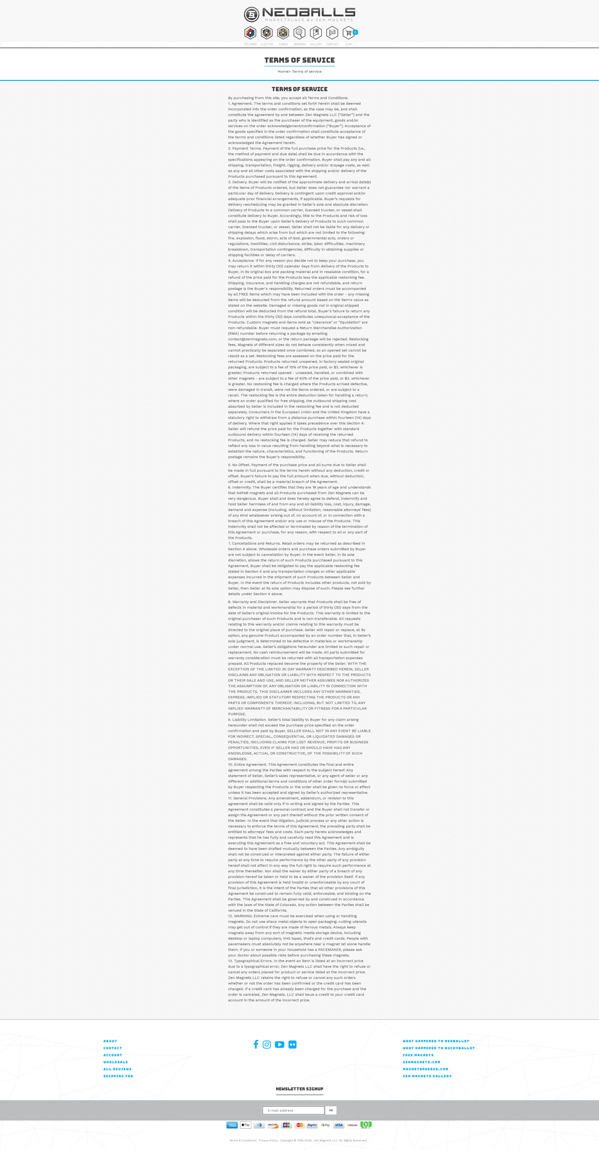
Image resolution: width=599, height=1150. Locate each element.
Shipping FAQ (118, 1076)
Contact (332, 44)
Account (113, 1055)
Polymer (250, 44)
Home (283, 71)
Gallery (316, 44)
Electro (267, 44)
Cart (349, 44)
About (110, 1041)
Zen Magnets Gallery (427, 1076)
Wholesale (115, 1062)
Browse (300, 44)
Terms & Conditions (243, 1140)
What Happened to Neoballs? (436, 1041)
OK (331, 1110)
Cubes (283, 44)
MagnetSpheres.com (426, 1069)
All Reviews (117, 1069)
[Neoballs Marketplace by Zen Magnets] (299, 23)
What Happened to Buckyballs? (439, 1048)
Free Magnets (418, 1055)
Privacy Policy (268, 1140)
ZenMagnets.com (422, 1062)
